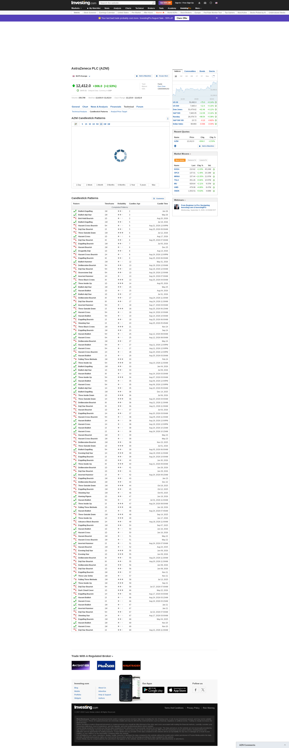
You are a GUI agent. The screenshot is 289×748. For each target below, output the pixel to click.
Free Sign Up (188, 3)
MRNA (177, 176)
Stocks (77, 13)
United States (123, 13)
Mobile (77, 691)
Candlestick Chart (76, 124)
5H (97, 124)
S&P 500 (176, 113)
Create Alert (163, 76)
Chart (85, 106)
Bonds (202, 71)
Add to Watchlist (145, 76)
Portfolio (77, 695)
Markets (75, 8)
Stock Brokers (186, 13)
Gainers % (192, 160)
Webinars (179, 200)
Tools (161, 8)
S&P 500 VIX (178, 120)
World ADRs (172, 13)
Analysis (117, 8)
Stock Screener (90, 13)
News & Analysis (99, 106)
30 (90, 124)
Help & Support (104, 695)
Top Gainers (230, 13)
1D (101, 124)
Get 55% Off (165, 3)
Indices (177, 71)
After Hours (148, 13)
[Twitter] (203, 690)
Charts (128, 8)
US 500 (176, 106)
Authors (101, 698)
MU (175, 184)
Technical (139, 8)
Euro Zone (161, 86)
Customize (160, 198)
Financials (115, 106)
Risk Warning (208, 708)
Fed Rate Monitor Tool (213, 13)
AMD (176, 187)
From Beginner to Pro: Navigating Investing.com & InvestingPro (195, 206)
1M (108, 124)
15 (86, 124)
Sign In (178, 3)
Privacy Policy (193, 708)
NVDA (176, 169)
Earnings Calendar (107, 13)
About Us (102, 688)
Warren (159, 13)
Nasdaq (176, 117)
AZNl (176, 141)
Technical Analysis (79, 112)
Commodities (190, 71)
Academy (172, 8)
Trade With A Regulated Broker (91, 656)
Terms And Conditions (174, 708)
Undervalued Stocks (277, 13)
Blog (76, 688)
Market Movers (181, 154)
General (76, 106)
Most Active (242, 13)
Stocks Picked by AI (258, 13)
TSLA (176, 180)
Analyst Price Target (119, 112)
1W (105, 124)
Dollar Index (178, 124)
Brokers (151, 8)
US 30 (175, 102)
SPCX (176, 173)
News (107, 8)
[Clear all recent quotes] (175, 145)
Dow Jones (177, 109)
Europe (198, 13)
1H (93, 124)
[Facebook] (196, 690)
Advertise (102, 691)
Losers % (203, 160)
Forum (140, 106)
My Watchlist (94, 8)
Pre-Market (136, 13)
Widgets (77, 698)
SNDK (176, 191)
